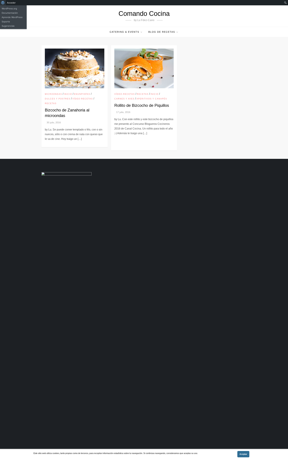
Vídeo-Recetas (82, 99)
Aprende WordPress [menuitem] (12, 17)
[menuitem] (3, 2)
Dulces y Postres (57, 99)
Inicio (68, 94)
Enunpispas (82, 94)
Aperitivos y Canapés (151, 99)
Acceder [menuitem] (11, 2)
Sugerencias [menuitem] (8, 26)
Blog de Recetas (161, 32)
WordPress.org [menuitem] (9, 8)
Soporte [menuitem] (6, 21)
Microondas (53, 94)
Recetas (50, 103)
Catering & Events (124, 32)
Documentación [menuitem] (10, 13)
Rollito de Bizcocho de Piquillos (141, 105)
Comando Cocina (144, 13)
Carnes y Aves (124, 99)
